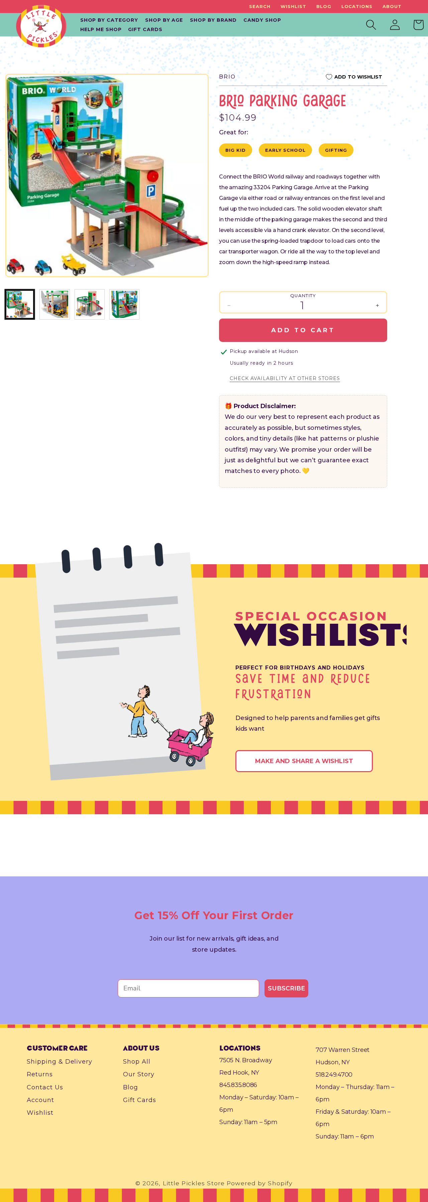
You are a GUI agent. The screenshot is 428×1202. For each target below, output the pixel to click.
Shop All (136, 1061)
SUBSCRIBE (286, 988)
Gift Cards (139, 1100)
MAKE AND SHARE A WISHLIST (304, 761)
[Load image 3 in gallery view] (89, 304)
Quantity (303, 295)
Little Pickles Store (194, 1183)
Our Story (138, 1074)
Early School (285, 150)
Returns (40, 1074)
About (392, 6)
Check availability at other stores (285, 378)
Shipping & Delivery (59, 1061)
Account (40, 1100)
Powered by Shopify (260, 1183)
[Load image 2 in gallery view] (54, 304)
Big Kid (235, 150)
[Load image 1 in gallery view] (19, 304)
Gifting (336, 150)
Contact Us (45, 1087)
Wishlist (293, 6)
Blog (323, 6)
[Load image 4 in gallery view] (124, 304)
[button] (260, 6)
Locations (357, 6)
